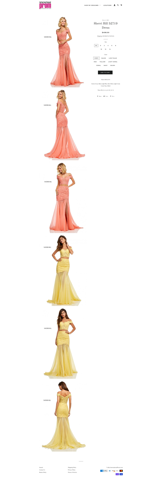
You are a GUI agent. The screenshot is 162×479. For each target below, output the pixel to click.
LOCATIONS (107, 5)
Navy (105, 65)
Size (106, 42)
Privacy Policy (71, 470)
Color (105, 54)
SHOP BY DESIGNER (91, 5)
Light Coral (112, 61)
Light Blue (113, 58)
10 (101, 49)
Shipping (99, 36)
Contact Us (42, 470)
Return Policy (42, 472)
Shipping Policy (72, 467)
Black (104, 58)
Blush (113, 65)
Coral (98, 65)
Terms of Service (72, 472)
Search (41, 467)
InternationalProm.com (116, 467)
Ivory (96, 58)
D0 (96, 45)
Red (95, 61)
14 (110, 49)
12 (105, 49)
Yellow (102, 61)
